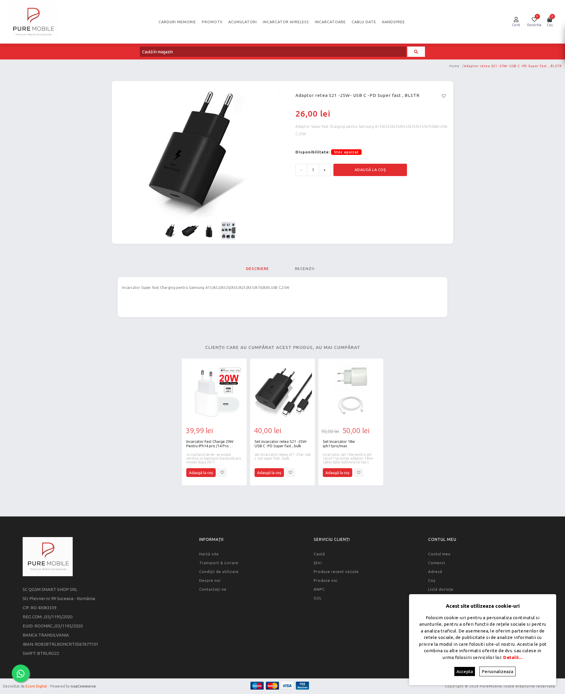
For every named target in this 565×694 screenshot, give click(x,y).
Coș (432, 580)
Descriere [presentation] (257, 268)
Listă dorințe (440, 589)
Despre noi (210, 580)
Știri (318, 563)
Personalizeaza (497, 671)
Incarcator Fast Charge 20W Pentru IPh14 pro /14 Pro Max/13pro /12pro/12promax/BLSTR (209, 443)
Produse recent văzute (336, 571)
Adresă (435, 571)
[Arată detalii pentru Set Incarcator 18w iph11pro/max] (350, 391)
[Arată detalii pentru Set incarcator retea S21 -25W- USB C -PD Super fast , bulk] (282, 391)
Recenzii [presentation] (305, 268)
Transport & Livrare (218, 563)
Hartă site (209, 554)
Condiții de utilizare (219, 571)
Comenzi (436, 563)
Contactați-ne (213, 589)
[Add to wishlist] (222, 472)
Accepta (464, 671)
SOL (318, 598)
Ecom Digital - (37, 686)
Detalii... (513, 657)
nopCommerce (83, 686)
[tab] (257, 268)
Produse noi (326, 580)
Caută (319, 554)
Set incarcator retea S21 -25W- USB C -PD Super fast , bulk (281, 443)
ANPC (319, 589)
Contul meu (439, 554)
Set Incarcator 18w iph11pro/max (339, 443)
